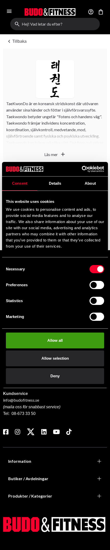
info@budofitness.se (21, 400)
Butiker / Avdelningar (28, 478)
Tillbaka (16, 41)
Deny (55, 376)
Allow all (55, 340)
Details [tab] (55, 183)
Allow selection (55, 358)
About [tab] (90, 183)
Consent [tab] (19, 183)
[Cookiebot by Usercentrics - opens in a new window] (81, 169)
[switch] (97, 285)
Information (19, 461)
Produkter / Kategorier (30, 495)
